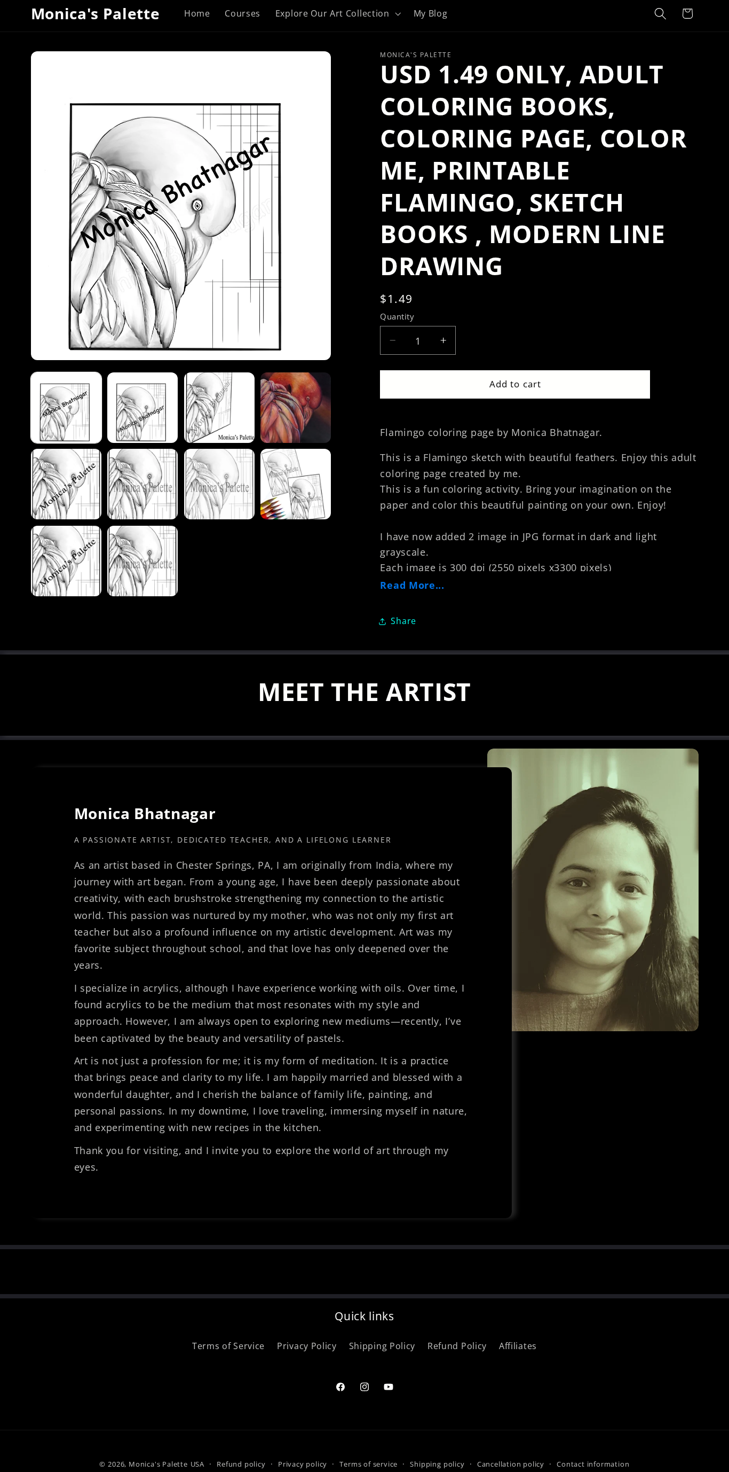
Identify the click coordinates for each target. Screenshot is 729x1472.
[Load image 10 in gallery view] (142, 561)
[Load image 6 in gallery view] (142, 484)
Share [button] (403, 621)
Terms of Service (228, 1346)
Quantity (397, 316)
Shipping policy (437, 1464)
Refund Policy (457, 1346)
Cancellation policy (510, 1464)
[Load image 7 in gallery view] (219, 484)
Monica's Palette (158, 1464)
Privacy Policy (307, 1346)
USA (197, 1464)
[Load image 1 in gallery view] (66, 407)
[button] (337, 13)
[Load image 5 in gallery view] (66, 484)
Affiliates (518, 1346)
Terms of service (368, 1464)
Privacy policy (302, 1464)
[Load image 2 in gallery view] (142, 407)
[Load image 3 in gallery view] (219, 407)
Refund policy (241, 1464)
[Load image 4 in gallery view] (295, 407)
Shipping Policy (382, 1346)
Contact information (593, 1464)
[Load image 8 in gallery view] (295, 484)
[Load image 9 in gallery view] (66, 561)
